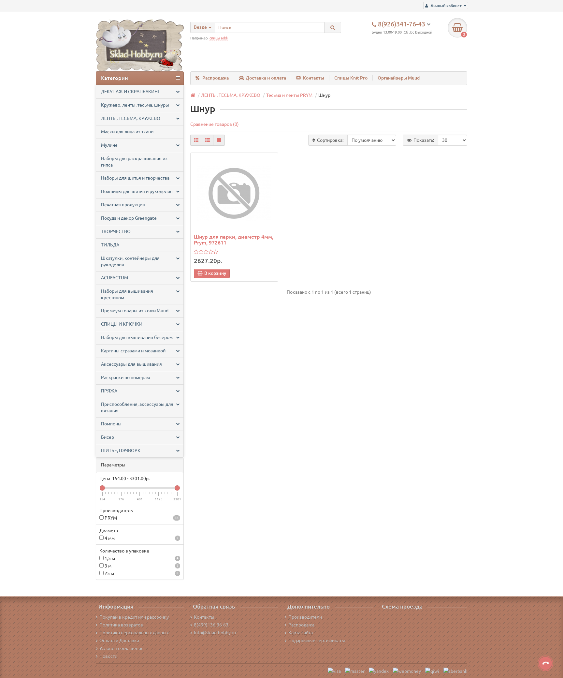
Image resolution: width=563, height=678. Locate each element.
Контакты (313, 78)
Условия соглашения (121, 648)
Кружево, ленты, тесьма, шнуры (135, 105)
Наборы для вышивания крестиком (127, 294)
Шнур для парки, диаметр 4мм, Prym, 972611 (233, 239)
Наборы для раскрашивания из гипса (134, 162)
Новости (108, 656)
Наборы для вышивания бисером (137, 337)
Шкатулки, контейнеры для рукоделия (130, 261)
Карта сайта (300, 632)
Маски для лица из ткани (127, 131)
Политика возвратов (121, 624)
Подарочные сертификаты (316, 640)
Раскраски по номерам (125, 377)
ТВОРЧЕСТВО (116, 231)
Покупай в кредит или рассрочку (134, 617)
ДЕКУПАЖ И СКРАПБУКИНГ (130, 91)
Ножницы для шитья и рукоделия (137, 191)
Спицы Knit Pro (351, 78)
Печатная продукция (123, 204)
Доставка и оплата (266, 78)
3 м (141, 565)
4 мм (141, 538)
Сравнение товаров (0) (214, 124)
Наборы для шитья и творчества (135, 178)
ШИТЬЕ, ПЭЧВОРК (120, 450)
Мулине (109, 145)
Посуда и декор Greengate (129, 218)
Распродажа (215, 78)
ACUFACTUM (114, 277)
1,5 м (141, 558)
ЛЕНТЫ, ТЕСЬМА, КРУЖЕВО (130, 118)
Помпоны (111, 423)
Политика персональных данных (134, 632)
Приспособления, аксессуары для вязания (137, 407)
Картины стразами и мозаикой (133, 350)
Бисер (107, 437)
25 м (141, 573)
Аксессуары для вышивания (131, 364)
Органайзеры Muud (399, 78)
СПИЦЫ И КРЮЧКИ (121, 324)
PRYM (141, 518)
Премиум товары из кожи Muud (134, 310)
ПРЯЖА (109, 390)
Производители (305, 617)
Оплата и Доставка (119, 640)
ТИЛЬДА (110, 244)
